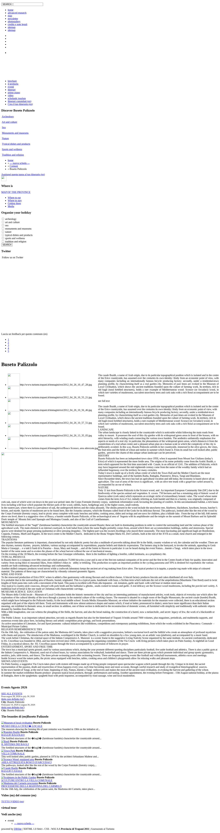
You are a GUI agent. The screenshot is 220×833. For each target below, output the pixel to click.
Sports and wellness (12, 149)
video (10, 95)
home (10, 10)
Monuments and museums (15, 133)
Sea (4, 127)
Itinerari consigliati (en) (19, 101)
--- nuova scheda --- (20, 163)
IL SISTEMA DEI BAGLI (15, 744)
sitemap (11, 27)
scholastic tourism (17, 98)
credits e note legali (17, 24)
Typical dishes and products (16, 144)
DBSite (18, 829)
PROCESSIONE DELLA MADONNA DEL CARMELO (31, 786)
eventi (11, 86)
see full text (104, 401)
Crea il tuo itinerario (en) (20, 104)
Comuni (14, 166)
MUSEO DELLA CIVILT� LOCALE (21, 726)
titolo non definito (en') (12, 699)
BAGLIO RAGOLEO (13, 735)
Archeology (8, 116)
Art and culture (9, 122)
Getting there (14, 203)
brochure (12, 81)
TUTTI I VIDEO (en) (12, 801)
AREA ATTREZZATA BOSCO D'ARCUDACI (26, 762)
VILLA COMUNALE (13, 753)
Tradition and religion (13, 154)
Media (11, 206)
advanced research (17, 12)
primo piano (14, 92)
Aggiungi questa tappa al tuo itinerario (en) (23, 174)
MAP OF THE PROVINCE (15, 192)
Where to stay (15, 200)
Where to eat (14, 197)
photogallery (14, 21)
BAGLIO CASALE (11, 771)
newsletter (13, 18)
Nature (5, 138)
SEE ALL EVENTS (11, 693)
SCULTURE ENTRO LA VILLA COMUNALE (26, 780)
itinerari (11, 89)
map (10, 15)
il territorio (13, 84)
